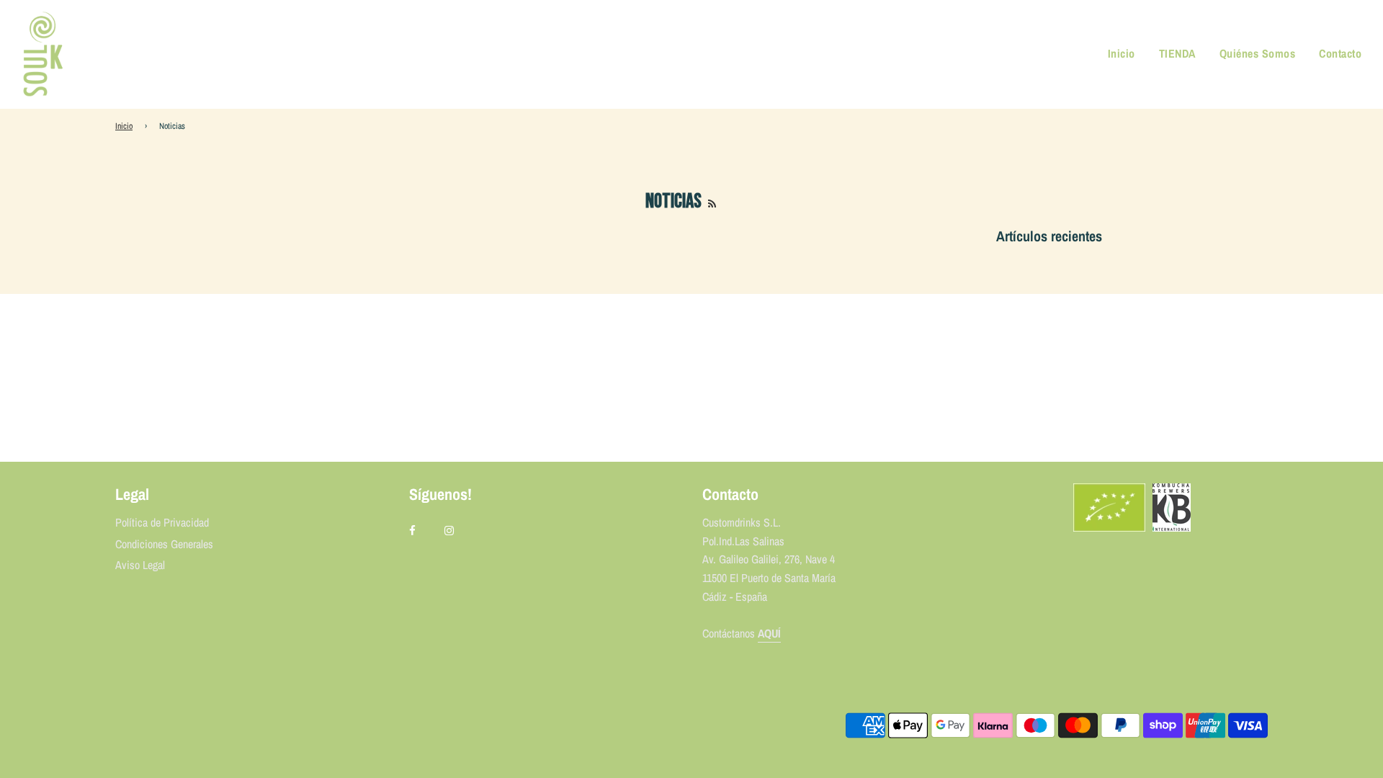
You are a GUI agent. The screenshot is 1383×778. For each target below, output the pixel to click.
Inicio (1121, 53)
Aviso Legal (140, 565)
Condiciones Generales (164, 544)
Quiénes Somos (1257, 53)
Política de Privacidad (162, 522)
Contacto (1340, 53)
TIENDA (1177, 53)
